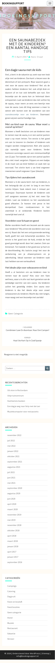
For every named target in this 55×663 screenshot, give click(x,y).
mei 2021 (11, 483)
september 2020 (14, 488)
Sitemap (45, 653)
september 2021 (14, 461)
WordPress (35, 653)
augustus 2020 (13, 493)
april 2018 (11, 535)
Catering (11, 591)
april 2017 (11, 551)
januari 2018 (12, 546)
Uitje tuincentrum (15, 395)
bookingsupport (13, 3)
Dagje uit (11, 596)
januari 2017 (12, 557)
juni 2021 (11, 477)
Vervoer (10, 638)
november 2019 (14, 514)
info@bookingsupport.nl (27, 656)
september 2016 (14, 562)
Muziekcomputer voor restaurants (22, 411)
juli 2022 (11, 440)
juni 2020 (11, 498)
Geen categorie (15, 313)
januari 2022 (12, 451)
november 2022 (14, 435)
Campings (12, 586)
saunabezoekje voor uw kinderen (21, 114)
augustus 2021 (13, 467)
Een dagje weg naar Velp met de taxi (23, 406)
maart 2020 (12, 509)
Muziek (10, 623)
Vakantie (11, 633)
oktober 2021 (13, 456)
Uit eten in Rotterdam (17, 390)
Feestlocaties (13, 607)
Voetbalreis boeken (16, 401)
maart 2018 (12, 541)
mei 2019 (11, 520)
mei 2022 (11, 445)
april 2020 (11, 504)
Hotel (10, 617)
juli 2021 (11, 472)
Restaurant (12, 628)
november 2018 (14, 525)
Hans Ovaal (37, 57)
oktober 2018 (13, 530)
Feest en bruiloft (14, 601)
